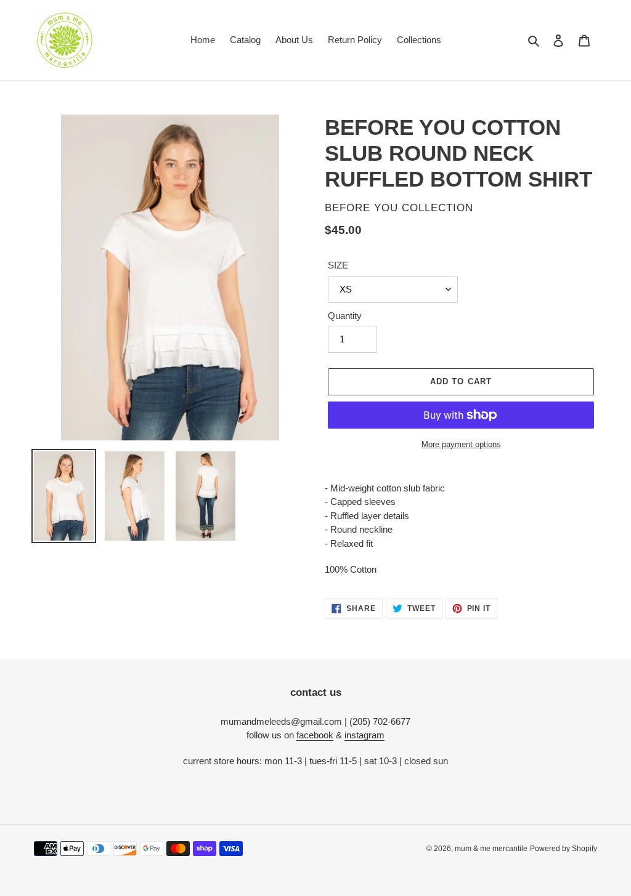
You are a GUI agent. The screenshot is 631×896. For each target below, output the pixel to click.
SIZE (338, 265)
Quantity (345, 315)
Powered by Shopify (563, 848)
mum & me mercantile (491, 848)
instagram (364, 735)
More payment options (461, 444)
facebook (314, 735)
